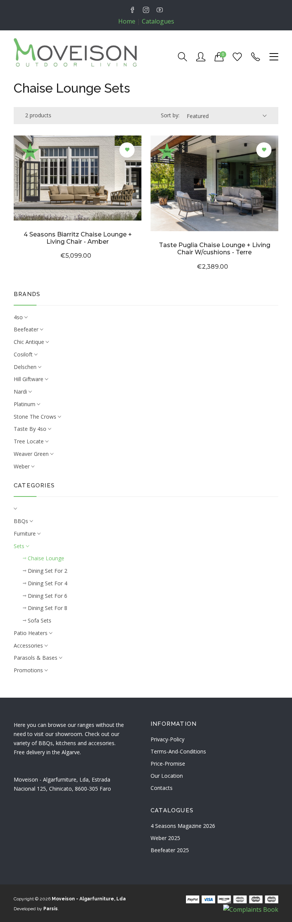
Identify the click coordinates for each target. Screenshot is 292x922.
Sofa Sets (38, 620)
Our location (167, 775)
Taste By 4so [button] (31, 428)
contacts (162, 787)
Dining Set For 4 (46, 583)
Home (126, 21)
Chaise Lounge (45, 558)
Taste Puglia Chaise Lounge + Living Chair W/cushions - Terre (214, 248)
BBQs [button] (22, 521)
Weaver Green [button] (32, 453)
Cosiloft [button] (24, 354)
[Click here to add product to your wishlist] (127, 150)
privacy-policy (167, 739)
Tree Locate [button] (29, 441)
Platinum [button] (25, 404)
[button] (146, 508)
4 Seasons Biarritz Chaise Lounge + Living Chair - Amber (78, 238)
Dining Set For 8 (46, 608)
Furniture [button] (25, 533)
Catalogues (158, 21)
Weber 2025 (165, 838)
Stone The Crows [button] (36, 416)
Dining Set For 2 (46, 570)
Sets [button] (20, 546)
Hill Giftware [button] (29, 379)
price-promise (168, 763)
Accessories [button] (29, 645)
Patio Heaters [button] (31, 633)
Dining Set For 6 (46, 595)
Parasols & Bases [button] (36, 657)
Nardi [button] (21, 391)
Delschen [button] (26, 366)
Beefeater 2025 (170, 850)
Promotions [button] (29, 670)
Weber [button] (22, 466)
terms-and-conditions (178, 751)
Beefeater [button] (27, 329)
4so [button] (19, 317)
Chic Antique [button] (30, 341)
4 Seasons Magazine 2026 (183, 825)
